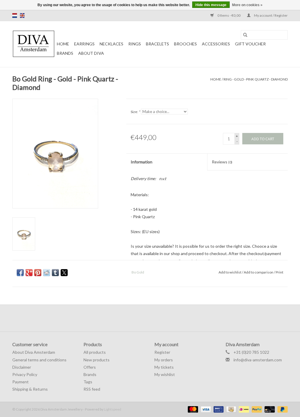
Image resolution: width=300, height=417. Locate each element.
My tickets (164, 367)
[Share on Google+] (29, 272)
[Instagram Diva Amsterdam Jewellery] (155, 318)
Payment (20, 381)
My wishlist (164, 374)
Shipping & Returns (30, 389)
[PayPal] (256, 409)
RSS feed (91, 389)
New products (96, 359)
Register (162, 352)
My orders (163, 359)
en (22, 15)
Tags (87, 381)
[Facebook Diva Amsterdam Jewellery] (145, 318)
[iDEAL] (243, 409)
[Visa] (205, 409)
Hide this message (210, 5)
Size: (135, 112)
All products (94, 352)
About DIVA (91, 53)
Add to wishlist (230, 272)
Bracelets (157, 43)
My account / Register (270, 15)
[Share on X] (64, 272)
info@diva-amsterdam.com (257, 359)
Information (141, 161)
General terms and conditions (39, 359)
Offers (89, 367)
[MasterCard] (192, 409)
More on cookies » (247, 5)
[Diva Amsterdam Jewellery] (33, 44)
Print (279, 272)
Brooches (185, 43)
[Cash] (230, 409)
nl (14, 15)
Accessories (216, 43)
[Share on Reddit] (46, 272)
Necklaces (111, 43)
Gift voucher (250, 43)
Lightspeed (112, 409)
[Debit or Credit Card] (268, 409)
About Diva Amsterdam (33, 352)
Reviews (222, 161)
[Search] (245, 35)
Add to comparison (259, 272)
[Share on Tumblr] (55, 272)
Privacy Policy (24, 374)
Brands (65, 53)
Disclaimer (21, 367)
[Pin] (218, 409)
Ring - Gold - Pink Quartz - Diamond (256, 79)
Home (63, 43)
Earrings (84, 43)
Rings (134, 43)
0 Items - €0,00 (229, 15)
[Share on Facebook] (20, 272)
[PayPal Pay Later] (281, 409)
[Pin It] (37, 272)
